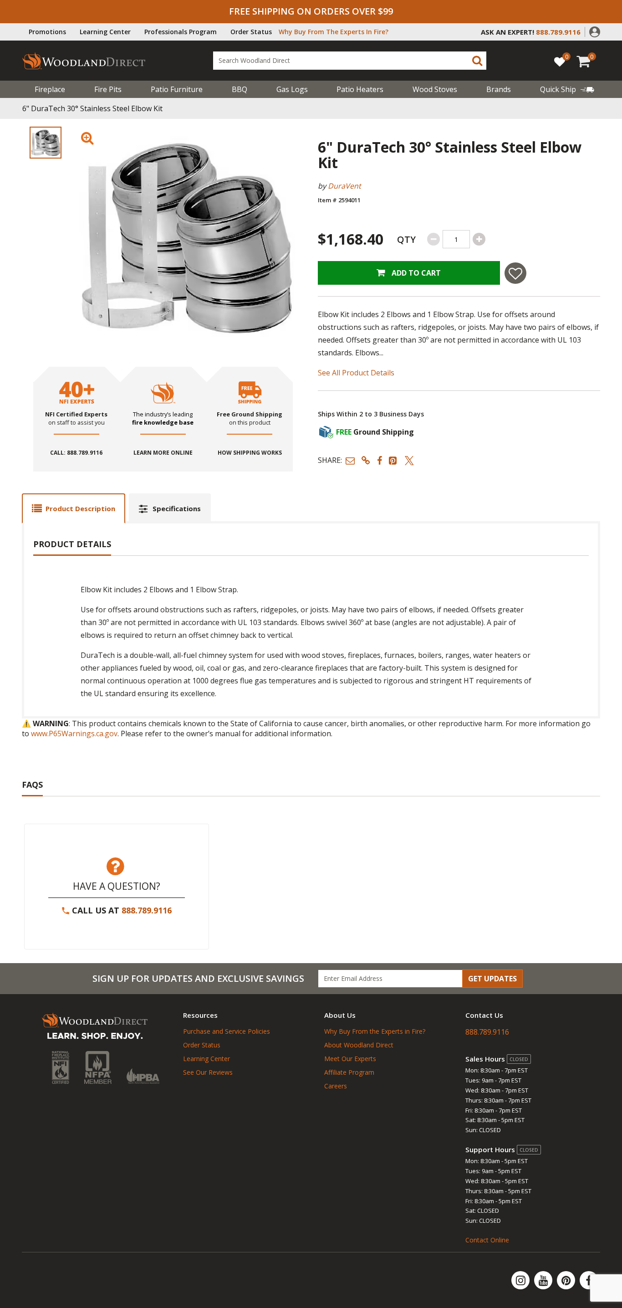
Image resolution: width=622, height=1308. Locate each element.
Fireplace (50, 89)
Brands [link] (498, 89)
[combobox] (349, 60)
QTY (406, 239)
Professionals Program (180, 31)
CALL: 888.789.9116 (76, 453)
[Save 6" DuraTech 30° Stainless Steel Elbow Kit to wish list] (515, 273)
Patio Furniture (177, 89)
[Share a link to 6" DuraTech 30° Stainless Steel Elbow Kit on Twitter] (409, 460)
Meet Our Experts (350, 1058)
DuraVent (344, 186)
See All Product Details (356, 373)
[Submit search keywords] (477, 61)
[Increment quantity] (479, 239)
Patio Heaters (359, 89)
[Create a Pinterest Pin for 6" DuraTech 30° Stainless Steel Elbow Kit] (393, 460)
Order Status (251, 31)
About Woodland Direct (358, 1045)
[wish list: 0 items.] (559, 61)
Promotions (47, 31)
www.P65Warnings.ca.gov (74, 733)
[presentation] (45, 142)
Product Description (80, 508)
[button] (594, 31)
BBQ (239, 89)
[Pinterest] (566, 1280)
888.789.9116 (147, 910)
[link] (567, 89)
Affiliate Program (349, 1072)
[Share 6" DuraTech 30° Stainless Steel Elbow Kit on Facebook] (379, 460)
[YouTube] (544, 1280)
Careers (335, 1086)
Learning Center (105, 31)
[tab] (73, 508)
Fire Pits (108, 89)
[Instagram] (521, 1280)
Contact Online (487, 1240)
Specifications (177, 508)
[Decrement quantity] (433, 239)
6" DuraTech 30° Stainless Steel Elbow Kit (92, 108)
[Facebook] (589, 1280)
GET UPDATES (492, 979)
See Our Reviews (208, 1072)
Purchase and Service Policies (226, 1031)
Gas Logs (292, 89)
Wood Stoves (435, 89)
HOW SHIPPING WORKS (250, 453)
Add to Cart (415, 273)
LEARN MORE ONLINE (163, 453)
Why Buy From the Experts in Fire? (374, 1031)
